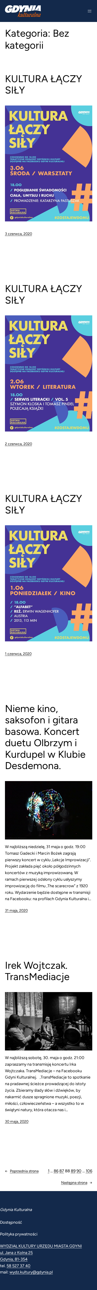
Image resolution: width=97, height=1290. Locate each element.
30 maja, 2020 (16, 1121)
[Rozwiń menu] (89, 11)
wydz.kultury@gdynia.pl (31, 1272)
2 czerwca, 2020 (18, 444)
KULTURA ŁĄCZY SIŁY (43, 84)
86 (56, 1170)
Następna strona (76, 1182)
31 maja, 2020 (16, 910)
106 (89, 1170)
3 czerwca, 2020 (18, 234)
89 (73, 1170)
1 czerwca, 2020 (18, 654)
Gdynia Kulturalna (16, 1209)
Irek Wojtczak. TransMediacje (37, 971)
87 (61, 1170)
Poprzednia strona (22, 1171)
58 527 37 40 (18, 1265)
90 (78, 1170)
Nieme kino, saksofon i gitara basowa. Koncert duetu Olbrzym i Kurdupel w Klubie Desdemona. (45, 737)
